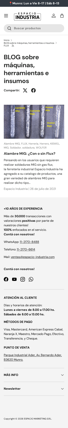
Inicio (6, 40)
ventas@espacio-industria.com (33, 257)
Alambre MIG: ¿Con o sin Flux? (29, 153)
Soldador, (16, 147)
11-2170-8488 (29, 242)
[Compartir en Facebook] (33, 90)
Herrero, (45, 143)
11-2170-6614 (26, 249)
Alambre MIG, (12, 143)
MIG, (7, 147)
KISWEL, (55, 143)
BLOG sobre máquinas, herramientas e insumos (29, 43)
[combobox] (34, 28)
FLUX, (25, 143)
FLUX (6, 46)
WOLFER (41, 147)
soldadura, (29, 147)
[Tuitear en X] (25, 90)
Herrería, (34, 143)
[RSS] (13, 45)
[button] (62, 16)
